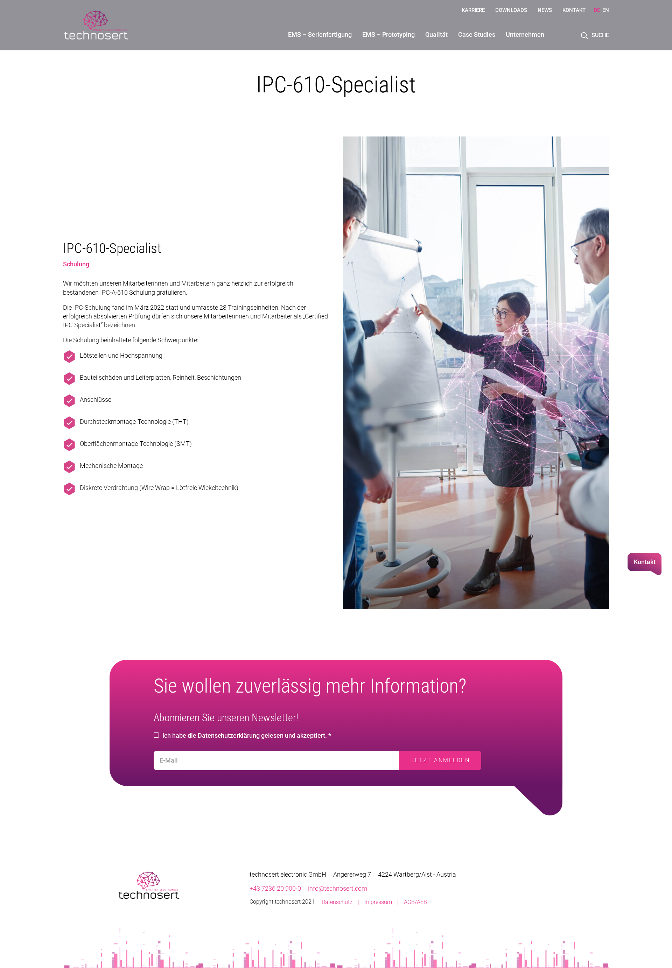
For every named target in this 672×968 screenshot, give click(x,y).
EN (605, 10)
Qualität (436, 34)
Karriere (473, 10)
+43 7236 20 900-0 (275, 888)
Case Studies (476, 34)
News (545, 10)
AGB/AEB (415, 902)
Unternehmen (525, 34)
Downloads (511, 10)
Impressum (378, 902)
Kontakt (574, 10)
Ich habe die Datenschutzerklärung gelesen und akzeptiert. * (246, 735)
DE (597, 10)
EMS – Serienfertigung (320, 34)
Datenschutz (337, 902)
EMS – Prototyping (388, 34)
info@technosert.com (337, 888)
